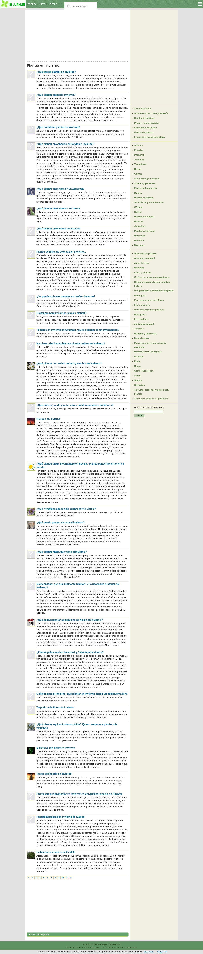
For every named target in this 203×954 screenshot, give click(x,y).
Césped (138, 207)
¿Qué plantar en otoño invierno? (55, 94)
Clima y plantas (142, 272)
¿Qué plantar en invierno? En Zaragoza (60, 188)
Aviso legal (101, 944)
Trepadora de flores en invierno (55, 707)
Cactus (138, 174)
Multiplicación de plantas (148, 351)
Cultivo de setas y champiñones (151, 277)
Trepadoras (140, 164)
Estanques (140, 295)
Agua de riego (142, 263)
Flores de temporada (145, 188)
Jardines (139, 328)
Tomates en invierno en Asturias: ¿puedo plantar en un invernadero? (77, 330)
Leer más (148, 951)
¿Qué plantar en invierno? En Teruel (58, 208)
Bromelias (139, 235)
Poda (137, 361)
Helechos (139, 240)
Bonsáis (138, 221)
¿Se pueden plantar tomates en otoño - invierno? (65, 296)
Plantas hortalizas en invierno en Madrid (60, 816)
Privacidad (114, 944)
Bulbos (138, 193)
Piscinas (139, 356)
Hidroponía (140, 314)
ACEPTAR (162, 951)
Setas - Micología (143, 370)
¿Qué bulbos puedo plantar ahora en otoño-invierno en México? (75, 405)
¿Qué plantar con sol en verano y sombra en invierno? (69, 363)
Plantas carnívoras (144, 231)
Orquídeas (140, 226)
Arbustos (139, 159)
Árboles (138, 145)
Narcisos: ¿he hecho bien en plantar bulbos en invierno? (70, 343)
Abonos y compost (144, 258)
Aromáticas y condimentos (148, 202)
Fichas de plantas (144, 132)
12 (70, 877)
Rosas (137, 169)
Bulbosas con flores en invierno (55, 747)
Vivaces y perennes (144, 183)
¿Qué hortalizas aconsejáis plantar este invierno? (66, 508)
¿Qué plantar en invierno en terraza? (58, 228)
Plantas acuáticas (144, 197)
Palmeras (139, 154)
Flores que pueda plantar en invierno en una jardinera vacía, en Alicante (79, 793)
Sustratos (139, 385)
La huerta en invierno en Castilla (55, 852)
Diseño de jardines (144, 118)
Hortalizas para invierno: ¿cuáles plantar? (61, 313)
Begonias (139, 245)
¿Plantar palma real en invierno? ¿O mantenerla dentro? (70, 652)
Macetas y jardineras (145, 333)
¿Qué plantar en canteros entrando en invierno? (65, 144)
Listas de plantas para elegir (149, 137)
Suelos (138, 380)
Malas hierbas (141, 338)
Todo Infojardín (142, 108)
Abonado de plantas (145, 253)
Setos (137, 375)
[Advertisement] (78, 34)
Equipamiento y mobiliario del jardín (154, 290)
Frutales (138, 150)
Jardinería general (144, 324)
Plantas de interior (144, 216)
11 (66, 877)
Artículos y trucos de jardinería (151, 113)
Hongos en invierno (48, 419)
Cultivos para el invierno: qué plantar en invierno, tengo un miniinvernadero (81, 693)
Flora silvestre (142, 305)
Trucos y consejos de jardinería (151, 398)
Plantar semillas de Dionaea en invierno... (61, 251)
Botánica (139, 267)
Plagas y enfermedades (147, 123)
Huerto (138, 212)
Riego (137, 366)
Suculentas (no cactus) (147, 178)
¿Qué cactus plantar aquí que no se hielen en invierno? (69, 619)
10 (63, 877)
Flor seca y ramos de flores (149, 300)
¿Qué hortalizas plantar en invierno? (58, 127)
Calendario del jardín (145, 127)
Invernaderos (141, 319)
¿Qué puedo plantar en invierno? (56, 71)
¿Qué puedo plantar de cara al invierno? (60, 522)
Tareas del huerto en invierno (54, 773)
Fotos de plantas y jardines (149, 309)
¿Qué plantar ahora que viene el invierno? (61, 551)
